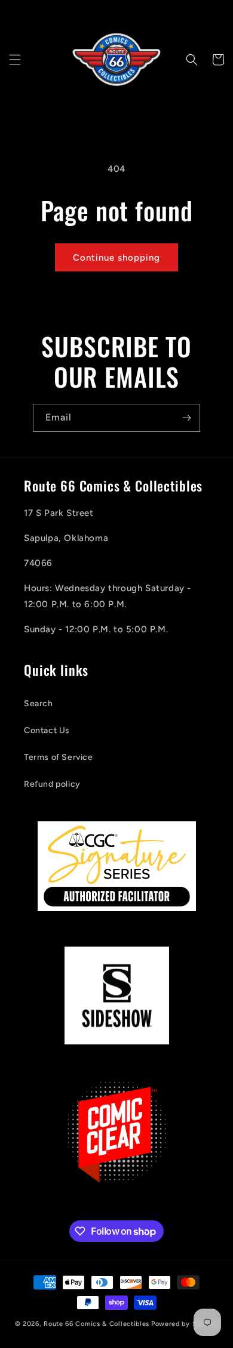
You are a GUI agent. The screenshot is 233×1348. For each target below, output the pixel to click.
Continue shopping (116, 257)
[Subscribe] (186, 418)
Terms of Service (58, 757)
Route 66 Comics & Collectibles (96, 1324)
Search (38, 703)
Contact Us (47, 730)
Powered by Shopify (185, 1324)
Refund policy (52, 784)
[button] (15, 60)
